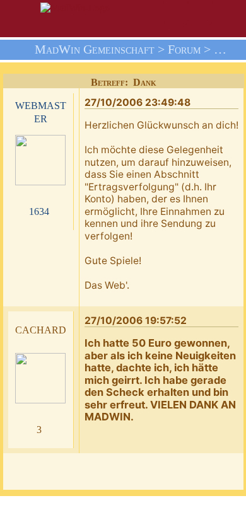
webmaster (40, 111)
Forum (184, 49)
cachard (40, 329)
